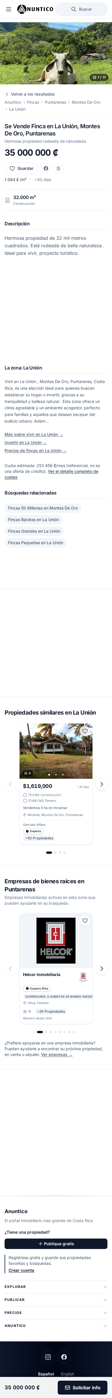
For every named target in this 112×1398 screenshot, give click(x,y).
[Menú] (8, 9)
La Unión (17, 109)
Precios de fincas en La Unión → (36, 450)
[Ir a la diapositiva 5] (60, 1032)
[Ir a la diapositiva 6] (64, 1032)
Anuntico (13, 102)
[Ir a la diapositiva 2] (55, 853)
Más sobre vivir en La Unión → (34, 434)
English (67, 1373)
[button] (56, 53)
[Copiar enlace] (58, 168)
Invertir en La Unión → (26, 442)
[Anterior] (10, 784)
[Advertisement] (56, 313)
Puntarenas (55, 102)
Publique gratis (59, 1243)
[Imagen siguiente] (86, 751)
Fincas (33, 102)
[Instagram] (48, 1357)
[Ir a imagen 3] (62, 774)
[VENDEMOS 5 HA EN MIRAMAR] (56, 784)
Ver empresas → (57, 1054)
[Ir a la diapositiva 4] (64, 853)
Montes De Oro (86, 102)
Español (46, 1373)
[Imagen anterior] (26, 751)
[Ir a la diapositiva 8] (74, 1032)
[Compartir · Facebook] (46, 168)
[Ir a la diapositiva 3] (60, 853)
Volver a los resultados (33, 94)
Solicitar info (87, 1387)
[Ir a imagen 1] (49, 774)
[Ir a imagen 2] (56, 774)
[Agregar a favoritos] (85, 731)
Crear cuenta (21, 1270)
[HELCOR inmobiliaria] (56, 968)
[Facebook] (64, 1357)
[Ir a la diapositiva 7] (69, 1032)
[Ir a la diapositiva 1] (49, 853)
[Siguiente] (101, 784)
